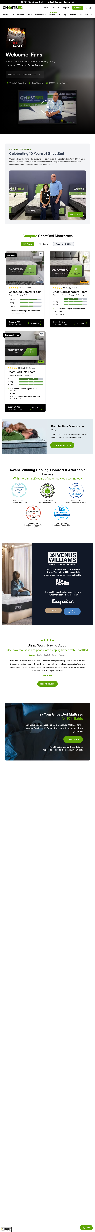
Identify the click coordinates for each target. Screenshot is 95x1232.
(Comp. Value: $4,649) (15, 409)
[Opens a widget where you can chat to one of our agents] (86, 1228)
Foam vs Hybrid (62, 244)
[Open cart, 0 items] (90, 8)
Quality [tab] (39, 655)
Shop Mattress (72, 611)
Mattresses (7, 15)
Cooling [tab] (32, 655)
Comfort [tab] (47, 655)
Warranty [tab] (62, 655)
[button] (6, 1229)
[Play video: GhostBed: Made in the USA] (47, 107)
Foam (29, 244)
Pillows (73, 15)
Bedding (62, 15)
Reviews (55, 8)
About (45, 8)
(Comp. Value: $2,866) (60, 324)
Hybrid (45, 244)
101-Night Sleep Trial (33, 2)
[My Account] (86, 8)
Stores (79, 8)
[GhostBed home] (13, 7)
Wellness (20, 15)
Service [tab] (55, 655)
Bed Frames (39, 15)
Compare (65, 8)
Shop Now (35, 323)
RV (29, 15)
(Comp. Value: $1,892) (15, 324)
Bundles (53, 14)
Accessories (85, 15)
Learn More (75, 740)
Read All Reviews (47, 684)
